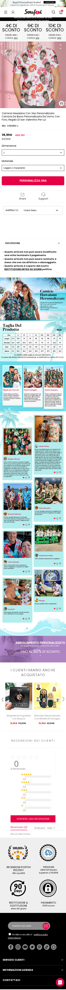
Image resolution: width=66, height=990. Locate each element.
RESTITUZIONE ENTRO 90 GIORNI (23, 269)
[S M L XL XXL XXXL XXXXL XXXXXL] (33, 152)
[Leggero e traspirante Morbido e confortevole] (33, 168)
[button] (6, 12)
